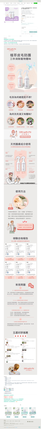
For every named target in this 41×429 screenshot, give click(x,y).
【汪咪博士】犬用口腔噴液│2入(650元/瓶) (32, 414)
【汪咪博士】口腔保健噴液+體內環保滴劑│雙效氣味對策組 (8, 414)
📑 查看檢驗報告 (23, 15)
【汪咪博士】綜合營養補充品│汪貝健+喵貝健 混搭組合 (16, 414)
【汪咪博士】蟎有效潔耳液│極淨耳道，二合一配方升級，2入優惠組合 (24, 414)
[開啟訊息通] (39, 427)
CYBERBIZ (16, 427)
